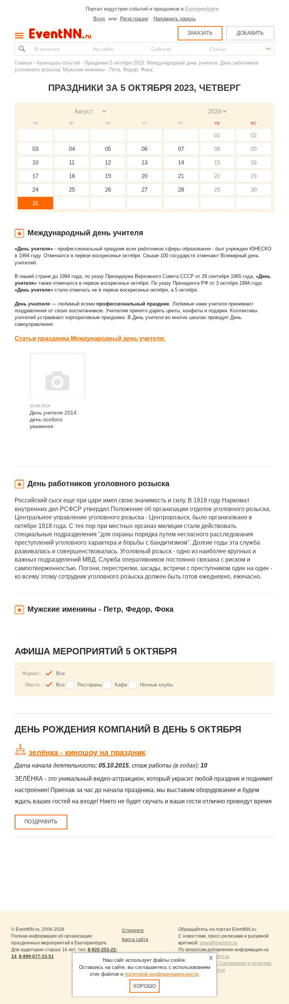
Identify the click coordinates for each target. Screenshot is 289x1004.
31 (35, 203)
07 (181, 149)
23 (254, 176)
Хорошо (144, 986)
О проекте (133, 930)
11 (72, 162)
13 (144, 162)
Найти (21, 49)
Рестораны (90, 685)
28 (181, 189)
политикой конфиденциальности (161, 974)
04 (72, 149)
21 (181, 176)
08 (217, 149)
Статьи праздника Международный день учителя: (90, 338)
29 (217, 189)
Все (60, 673)
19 (108, 176)
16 (254, 162)
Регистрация (134, 18)
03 (35, 149)
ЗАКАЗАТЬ (200, 33)
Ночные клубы (156, 685)
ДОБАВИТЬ (250, 33)
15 (217, 162)
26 (108, 189)
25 (72, 189)
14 (181, 162)
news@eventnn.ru (218, 943)
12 (108, 162)
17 (35, 176)
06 (144, 149)
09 (254, 149)
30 (254, 189)
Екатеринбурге (202, 9)
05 (108, 149)
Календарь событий (58, 62)
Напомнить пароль (175, 18)
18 (72, 176)
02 (254, 135)
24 (35, 189)
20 (144, 176)
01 (217, 135)
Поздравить (41, 821)
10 (35, 162)
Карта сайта (135, 939)
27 (144, 189)
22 (217, 176)
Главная (23, 62)
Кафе (121, 685)
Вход (99, 18)
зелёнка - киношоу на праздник (87, 752)
